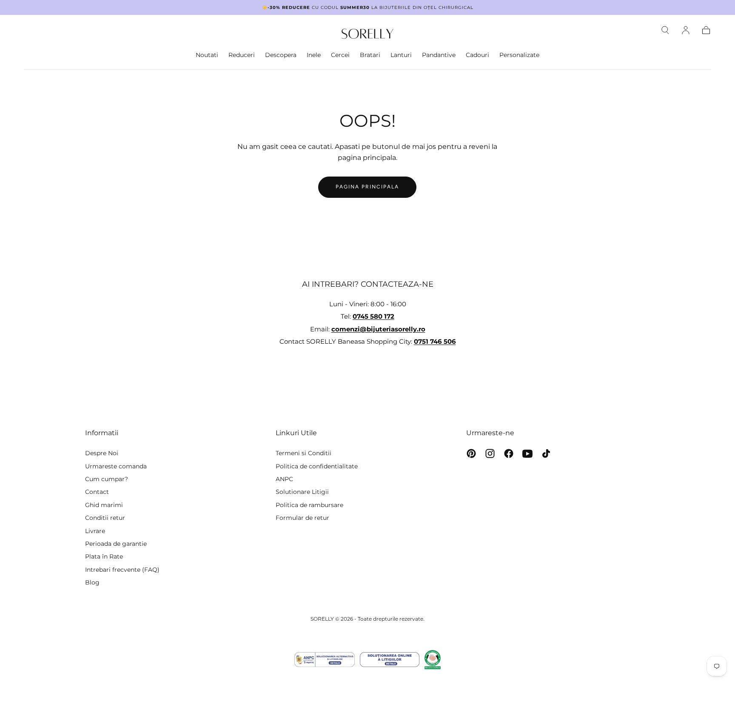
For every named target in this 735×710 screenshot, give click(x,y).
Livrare (95, 531)
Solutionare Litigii (302, 492)
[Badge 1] (324, 659)
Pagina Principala (367, 187)
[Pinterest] (471, 453)
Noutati (207, 55)
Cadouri (477, 55)
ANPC (284, 479)
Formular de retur (302, 518)
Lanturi (401, 55)
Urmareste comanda (116, 466)
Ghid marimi (104, 505)
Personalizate (519, 55)
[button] (665, 30)
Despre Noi (101, 453)
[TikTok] (546, 453)
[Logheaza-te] (686, 30)
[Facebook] (508, 453)
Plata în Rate (104, 556)
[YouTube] (527, 453)
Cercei (340, 55)
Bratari (370, 55)
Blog (92, 582)
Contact (97, 492)
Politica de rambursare (309, 505)
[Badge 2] (389, 659)
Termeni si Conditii (303, 453)
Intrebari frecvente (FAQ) (122, 569)
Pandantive (439, 55)
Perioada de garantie (116, 543)
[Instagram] (490, 453)
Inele (314, 55)
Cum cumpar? (106, 479)
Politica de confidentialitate (317, 466)
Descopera (280, 55)
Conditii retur (105, 518)
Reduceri (241, 55)
